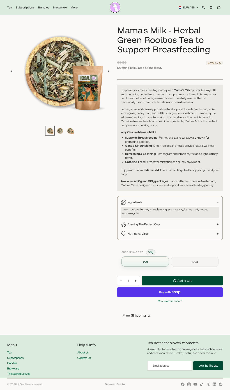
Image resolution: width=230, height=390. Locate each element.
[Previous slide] (11, 71)
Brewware (13, 368)
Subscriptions (15, 358)
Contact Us (84, 358)
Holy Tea (19, 384)
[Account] (211, 7)
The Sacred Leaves (18, 374)
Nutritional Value (138, 234)
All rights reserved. (33, 384)
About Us (83, 352)
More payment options (170, 301)
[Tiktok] (201, 384)
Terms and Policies (115, 384)
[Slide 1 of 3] (50, 131)
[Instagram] (189, 384)
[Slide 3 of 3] (70, 131)
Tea (9, 352)
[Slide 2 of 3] (60, 131)
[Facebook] (183, 384)
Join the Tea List (208, 366)
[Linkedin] (214, 384)
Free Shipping (135, 315)
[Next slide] (109, 71)
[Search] (203, 7)
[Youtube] (195, 384)
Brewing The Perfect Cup (144, 224)
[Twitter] (208, 384)
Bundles (12, 363)
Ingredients (135, 202)
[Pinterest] (220, 384)
